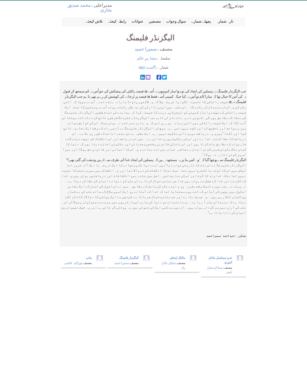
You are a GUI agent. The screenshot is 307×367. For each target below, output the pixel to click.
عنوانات (137, 21)
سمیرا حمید (146, 50)
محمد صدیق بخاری (90, 8)
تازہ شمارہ (224, 21)
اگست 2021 (147, 67)
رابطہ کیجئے (117, 21)
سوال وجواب (176, 21)
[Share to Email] (148, 77)
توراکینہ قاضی (73, 263)
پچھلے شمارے (201, 21)
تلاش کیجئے (94, 21)
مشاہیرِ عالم (147, 58)
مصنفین (155, 21)
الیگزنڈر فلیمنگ (129, 258)
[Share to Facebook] (159, 77)
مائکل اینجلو (177, 258)
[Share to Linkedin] (142, 77)
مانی (89, 258)
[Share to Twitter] (164, 77)
